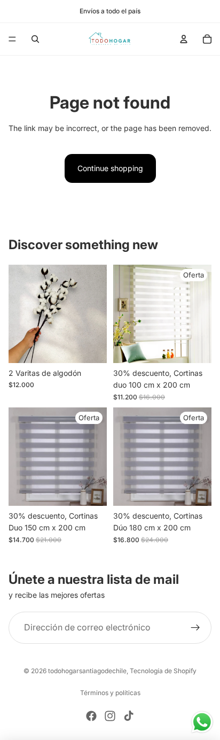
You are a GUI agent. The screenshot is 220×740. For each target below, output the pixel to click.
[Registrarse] (195, 627)
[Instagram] (110, 716)
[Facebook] (91, 716)
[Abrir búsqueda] (35, 39)
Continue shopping (110, 168)
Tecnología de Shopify (163, 671)
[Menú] (12, 39)
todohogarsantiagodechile (87, 671)
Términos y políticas (110, 693)
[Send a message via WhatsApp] (202, 722)
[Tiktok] (128, 716)
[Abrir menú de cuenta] (183, 39)
